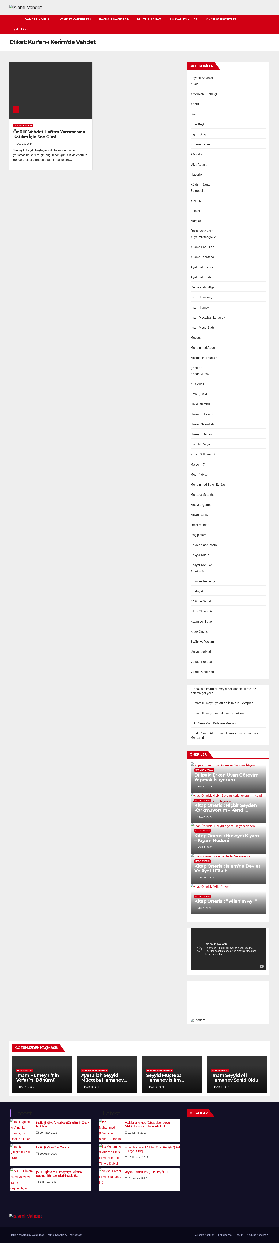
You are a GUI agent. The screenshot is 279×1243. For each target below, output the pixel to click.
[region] (228, 1001)
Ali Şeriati (197, 384)
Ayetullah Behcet (202, 267)
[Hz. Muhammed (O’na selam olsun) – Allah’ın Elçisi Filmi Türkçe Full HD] (110, 1130)
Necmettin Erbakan (204, 357)
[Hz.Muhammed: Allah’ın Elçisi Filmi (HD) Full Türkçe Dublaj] (110, 1155)
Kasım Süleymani (203, 454)
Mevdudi (196, 337)
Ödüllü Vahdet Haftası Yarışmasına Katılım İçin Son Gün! (49, 134)
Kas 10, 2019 (24, 144)
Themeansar (75, 1235)
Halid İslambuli (201, 404)
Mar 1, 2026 (222, 1087)
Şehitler (21, 29)
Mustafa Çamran (202, 504)
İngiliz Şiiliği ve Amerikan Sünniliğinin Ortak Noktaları (62, 1124)
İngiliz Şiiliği (199, 134)
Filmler (195, 210)
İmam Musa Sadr (202, 327)
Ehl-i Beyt (197, 124)
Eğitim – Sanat (201, 601)
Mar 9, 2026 (157, 1087)
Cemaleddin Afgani (204, 287)
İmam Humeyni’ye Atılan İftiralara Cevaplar (223, 703)
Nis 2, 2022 (204, 908)
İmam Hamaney (201, 297)
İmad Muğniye (200, 444)
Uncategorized (201, 651)
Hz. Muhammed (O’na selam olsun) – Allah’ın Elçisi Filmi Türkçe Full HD (148, 1124)
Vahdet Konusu (38, 19)
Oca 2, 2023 (205, 817)
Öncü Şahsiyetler (221, 19)
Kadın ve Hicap (201, 621)
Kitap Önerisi (200, 631)
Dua (193, 114)
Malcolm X (198, 464)
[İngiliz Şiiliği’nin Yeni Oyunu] (21, 1155)
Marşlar (196, 221)
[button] (267, 24)
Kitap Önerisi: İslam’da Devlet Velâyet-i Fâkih (227, 868)
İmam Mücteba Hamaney (208, 317)
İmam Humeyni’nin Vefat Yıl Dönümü (37, 1078)
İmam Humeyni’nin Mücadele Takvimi (219, 713)
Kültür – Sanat (200, 184)
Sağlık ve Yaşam (202, 641)
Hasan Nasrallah (202, 424)
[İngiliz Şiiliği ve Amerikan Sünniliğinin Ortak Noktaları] (21, 1130)
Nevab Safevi (200, 514)
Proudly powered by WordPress (27, 1235)
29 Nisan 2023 (48, 1132)
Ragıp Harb (198, 535)
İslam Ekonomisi (202, 611)
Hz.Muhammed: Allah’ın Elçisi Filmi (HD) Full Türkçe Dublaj (152, 1149)
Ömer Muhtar (199, 524)
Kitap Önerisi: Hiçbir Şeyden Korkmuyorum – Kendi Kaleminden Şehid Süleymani (227, 810)
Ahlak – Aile (199, 571)
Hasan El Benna (202, 414)
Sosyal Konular (184, 19)
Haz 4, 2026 (26, 1087)
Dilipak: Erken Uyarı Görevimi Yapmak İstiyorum (226, 777)
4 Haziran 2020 (49, 1182)
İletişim (239, 1235)
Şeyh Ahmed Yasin (204, 545)
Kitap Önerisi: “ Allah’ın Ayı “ (225, 901)
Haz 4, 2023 (204, 786)
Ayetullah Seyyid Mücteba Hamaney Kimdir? (102, 1080)
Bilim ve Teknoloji (203, 581)
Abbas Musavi (200, 374)
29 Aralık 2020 (48, 1153)
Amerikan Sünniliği (204, 94)
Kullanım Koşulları (204, 1235)
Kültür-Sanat (149, 19)
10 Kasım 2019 (137, 1132)
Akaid (195, 84)
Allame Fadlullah (202, 247)
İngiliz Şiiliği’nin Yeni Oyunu (52, 1147)
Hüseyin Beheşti (202, 434)
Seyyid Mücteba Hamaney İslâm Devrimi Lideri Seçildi (170, 1080)
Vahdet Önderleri (75, 19)
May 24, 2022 (205, 877)
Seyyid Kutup (200, 555)
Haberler (197, 174)
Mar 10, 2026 (92, 1087)
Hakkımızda (225, 1235)
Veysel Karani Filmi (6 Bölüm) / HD (146, 1172)
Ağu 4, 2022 (205, 847)
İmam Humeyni (201, 307)
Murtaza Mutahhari (203, 494)
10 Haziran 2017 (138, 1157)
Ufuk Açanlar (199, 164)
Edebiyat (197, 591)
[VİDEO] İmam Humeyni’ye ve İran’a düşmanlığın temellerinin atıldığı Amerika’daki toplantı (59, 1173)
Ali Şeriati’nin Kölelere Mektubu (215, 723)
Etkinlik (196, 200)
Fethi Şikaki (199, 394)
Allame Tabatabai (203, 257)
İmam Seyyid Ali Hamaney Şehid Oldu (234, 1078)
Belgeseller (198, 190)
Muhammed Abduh (204, 347)
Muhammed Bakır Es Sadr (209, 484)
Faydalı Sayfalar (114, 19)
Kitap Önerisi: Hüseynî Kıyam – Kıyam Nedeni (226, 838)
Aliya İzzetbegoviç (203, 237)
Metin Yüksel (199, 474)
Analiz (195, 104)
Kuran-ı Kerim (200, 144)
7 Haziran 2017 (137, 1178)
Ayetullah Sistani (202, 277)
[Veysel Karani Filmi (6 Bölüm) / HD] (110, 1179)
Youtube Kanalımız (257, 1235)
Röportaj (197, 154)
